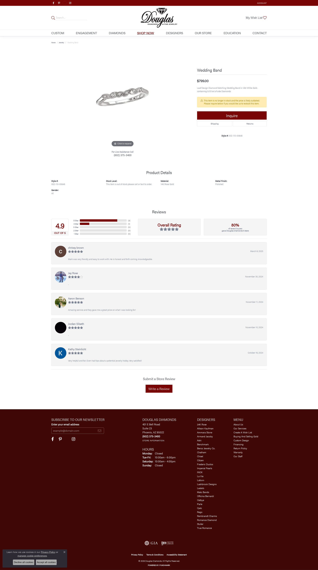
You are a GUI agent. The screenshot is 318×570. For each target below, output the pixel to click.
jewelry (61, 42)
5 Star (76, 220)
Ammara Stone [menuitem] (204, 432)
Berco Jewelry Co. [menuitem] (206, 448)
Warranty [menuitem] (238, 452)
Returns (249, 123)
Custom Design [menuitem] (241, 440)
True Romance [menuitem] (204, 528)
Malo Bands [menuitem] (203, 492)
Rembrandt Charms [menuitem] (207, 516)
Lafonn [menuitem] (200, 480)
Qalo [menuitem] (199, 508)
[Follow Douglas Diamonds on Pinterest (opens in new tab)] (59, 3)
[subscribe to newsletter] (99, 431)
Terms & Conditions (154, 554)
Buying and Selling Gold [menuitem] (246, 436)
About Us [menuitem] (238, 424)
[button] (261, 3)
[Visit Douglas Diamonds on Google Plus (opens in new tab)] (65, 3)
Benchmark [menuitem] (203, 444)
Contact (260, 33)
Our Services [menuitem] (240, 428)
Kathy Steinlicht (77, 349)
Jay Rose (73, 273)
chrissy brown (76, 247)
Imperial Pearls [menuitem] (204, 468)
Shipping (215, 123)
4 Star (76, 223)
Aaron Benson (76, 298)
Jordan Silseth (76, 324)
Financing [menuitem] (238, 444)
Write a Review (159, 388)
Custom (57, 33)
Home (53, 42)
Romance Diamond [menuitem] (207, 520)
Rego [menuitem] (199, 512)
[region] (122, 98)
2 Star (76, 230)
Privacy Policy (137, 554)
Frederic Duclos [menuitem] (205, 464)
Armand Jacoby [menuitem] (205, 436)
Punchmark (164, 565)
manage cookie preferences (32, 555)
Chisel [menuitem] (200, 456)
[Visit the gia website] (151, 543)
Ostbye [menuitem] (200, 500)
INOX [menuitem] (199, 472)
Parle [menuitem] (199, 504)
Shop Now (145, 33)
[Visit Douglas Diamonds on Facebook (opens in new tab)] (53, 3)
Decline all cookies (23, 562)
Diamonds (117, 33)
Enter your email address (65, 424)
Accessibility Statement (177, 554)
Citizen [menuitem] (200, 460)
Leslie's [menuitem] (200, 488)
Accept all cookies (46, 562)
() (129, 220)
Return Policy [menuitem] (240, 448)
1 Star (76, 233)
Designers (174, 33)
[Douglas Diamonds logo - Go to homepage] (159, 18)
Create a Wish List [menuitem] (243, 432)
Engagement (86, 33)
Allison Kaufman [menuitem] (205, 428)
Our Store (203, 33)
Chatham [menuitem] (201, 452)
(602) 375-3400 (123, 155)
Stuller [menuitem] (200, 524)
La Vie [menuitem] (200, 476)
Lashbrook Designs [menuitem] (206, 484)
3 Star (76, 227)
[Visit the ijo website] (167, 543)
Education (232, 33)
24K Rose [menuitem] (202, 424)
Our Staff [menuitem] (238, 456)
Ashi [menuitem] (199, 440)
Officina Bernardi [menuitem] (205, 496)
